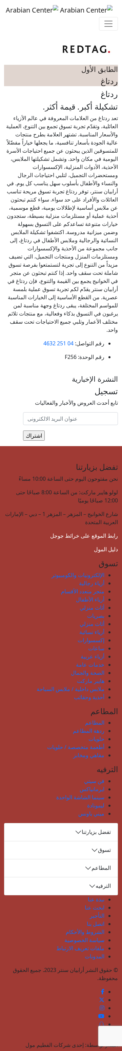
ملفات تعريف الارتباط (80, 948)
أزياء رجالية (91, 583)
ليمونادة (95, 805)
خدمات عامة (90, 664)
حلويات (96, 739)
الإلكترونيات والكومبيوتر (78, 575)
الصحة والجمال (87, 672)
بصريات (95, 615)
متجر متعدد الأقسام (82, 591)
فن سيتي (94, 781)
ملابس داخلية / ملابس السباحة (70, 689)
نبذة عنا (96, 899)
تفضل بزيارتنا (96, 832)
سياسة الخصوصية (84, 940)
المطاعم (94, 722)
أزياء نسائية (91, 632)
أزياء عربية (92, 656)
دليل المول (106, 549)
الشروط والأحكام (85, 932)
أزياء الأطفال (90, 599)
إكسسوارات (91, 640)
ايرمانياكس (92, 789)
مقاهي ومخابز (88, 755)
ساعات (96, 648)
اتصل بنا (95, 924)
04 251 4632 (58, 343)
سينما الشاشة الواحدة (80, 797)
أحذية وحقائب (89, 697)
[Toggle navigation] (108, 24)
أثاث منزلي (92, 607)
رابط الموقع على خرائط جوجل (84, 535)
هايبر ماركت (90, 681)
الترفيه (103, 886)
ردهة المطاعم (88, 730)
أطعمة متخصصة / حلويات (75, 747)
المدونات (94, 956)
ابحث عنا (94, 907)
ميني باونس (91, 813)
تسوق (104, 850)
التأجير (97, 915)
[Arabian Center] (59, 10)
